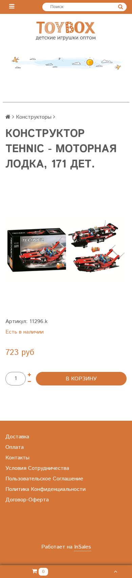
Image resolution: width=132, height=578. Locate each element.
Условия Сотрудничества (37, 468)
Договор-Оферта (27, 500)
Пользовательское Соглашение (44, 479)
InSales (82, 547)
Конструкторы (33, 117)
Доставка (17, 437)
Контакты (17, 458)
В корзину (81, 379)
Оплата (14, 447)
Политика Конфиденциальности (45, 489)
